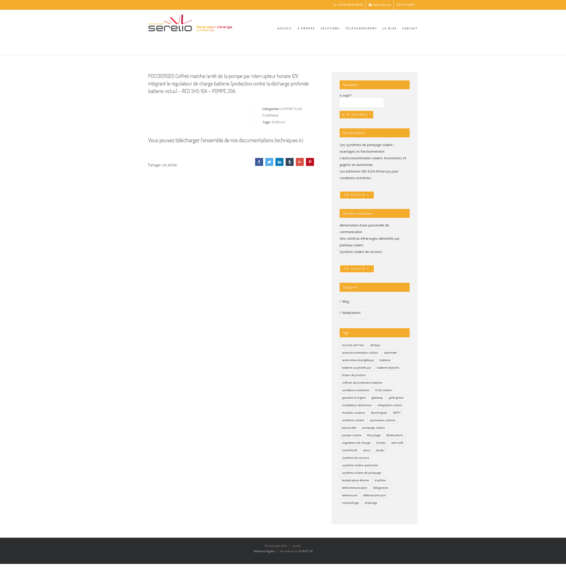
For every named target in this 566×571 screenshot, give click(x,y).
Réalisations (351, 312)
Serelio (381, 443)
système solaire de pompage (361, 473)
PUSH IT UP (306, 551)
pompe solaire (351, 435)
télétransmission (374, 495)
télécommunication (354, 488)
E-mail (346, 95)
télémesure (350, 495)
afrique (375, 345)
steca (366, 450)
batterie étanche (388, 368)
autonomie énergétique (358, 360)
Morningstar (379, 413)
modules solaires (353, 413)
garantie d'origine (354, 398)
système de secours (355, 458)
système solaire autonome (360, 465)
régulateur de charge (356, 443)
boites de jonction (354, 375)
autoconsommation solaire (360, 353)
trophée (380, 480)
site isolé (397, 443)
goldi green (396, 398)
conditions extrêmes (355, 390)
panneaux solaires (383, 420)
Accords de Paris (353, 345)
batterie (385, 360)
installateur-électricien (357, 405)
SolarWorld (349, 450)
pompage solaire (373, 428)
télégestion (380, 488)
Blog (345, 301)
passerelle (349, 428)
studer (380, 450)
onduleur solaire (353, 420)
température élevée (355, 480)
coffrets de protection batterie (362, 383)
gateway (377, 398)
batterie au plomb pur (356, 368)
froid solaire (383, 390)
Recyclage (374, 435)
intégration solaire (390, 405)
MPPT (397, 413)
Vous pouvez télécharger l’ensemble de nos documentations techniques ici (225, 140)
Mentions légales (264, 551)
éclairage (371, 503)
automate (390, 353)
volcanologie (350, 503)
